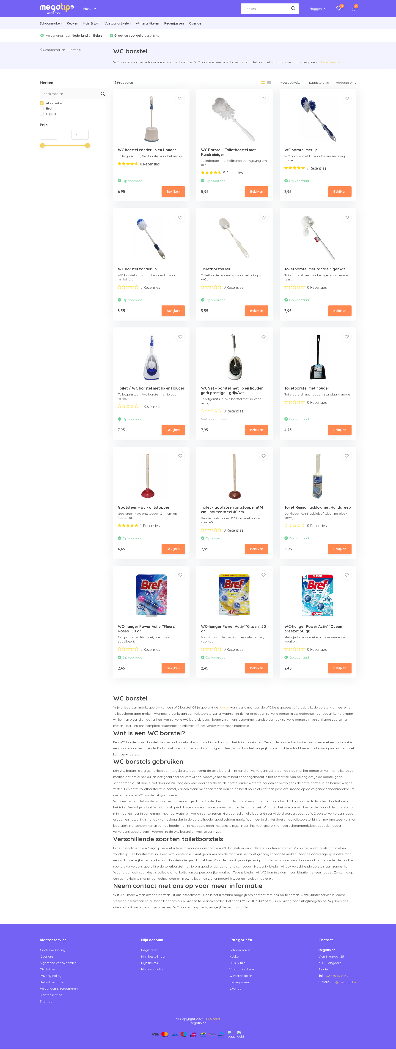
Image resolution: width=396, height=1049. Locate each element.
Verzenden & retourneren (59, 988)
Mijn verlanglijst (152, 969)
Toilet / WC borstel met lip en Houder (151, 388)
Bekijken (173, 191)
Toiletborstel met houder (306, 388)
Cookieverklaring (52, 950)
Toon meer (329, 62)
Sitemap (46, 1001)
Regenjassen (174, 23)
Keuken (72, 23)
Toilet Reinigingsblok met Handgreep (317, 507)
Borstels (75, 50)
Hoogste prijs (346, 82)
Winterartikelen (147, 23)
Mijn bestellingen (153, 956)
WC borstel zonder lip (137, 269)
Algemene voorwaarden (58, 963)
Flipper (50, 114)
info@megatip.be (343, 982)
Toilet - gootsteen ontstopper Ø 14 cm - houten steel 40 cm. (232, 509)
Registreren (149, 950)
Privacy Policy (50, 976)
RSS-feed (213, 1019)
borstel (224, 707)
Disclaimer (48, 969)
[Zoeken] (293, 8)
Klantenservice (51, 995)
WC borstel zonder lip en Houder (147, 150)
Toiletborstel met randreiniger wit (314, 269)
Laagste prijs (319, 82)
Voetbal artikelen (117, 23)
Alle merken (54, 103)
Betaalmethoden (52, 982)
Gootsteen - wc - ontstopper (144, 507)
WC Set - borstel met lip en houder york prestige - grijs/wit (232, 390)
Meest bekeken (291, 82)
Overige (195, 23)
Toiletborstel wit (215, 269)
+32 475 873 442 (336, 976)
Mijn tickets (149, 963)
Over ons (47, 956)
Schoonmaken (51, 23)
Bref (48, 108)
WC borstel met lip (301, 150)
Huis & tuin (91, 23)
